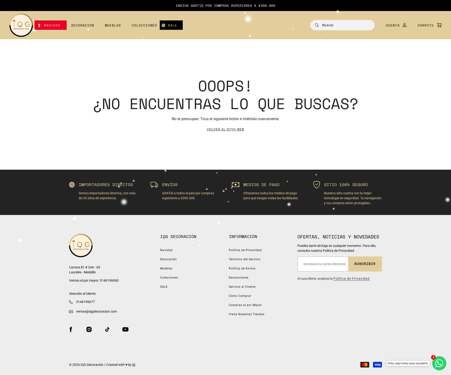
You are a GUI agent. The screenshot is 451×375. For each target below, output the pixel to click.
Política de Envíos (242, 268)
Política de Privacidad (245, 250)
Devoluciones (239, 277)
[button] (427, 25)
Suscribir (365, 263)
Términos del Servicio (244, 259)
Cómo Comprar (240, 296)
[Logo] (21, 25)
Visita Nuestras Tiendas (246, 314)
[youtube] (125, 329)
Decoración (82, 25)
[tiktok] (107, 329)
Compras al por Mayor (245, 305)
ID (133, 365)
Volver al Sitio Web (225, 129)
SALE (172, 25)
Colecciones (144, 25)
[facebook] (71, 329)
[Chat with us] (439, 363)
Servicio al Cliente (242, 286)
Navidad (52, 25)
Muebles (113, 25)
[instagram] (89, 329)
